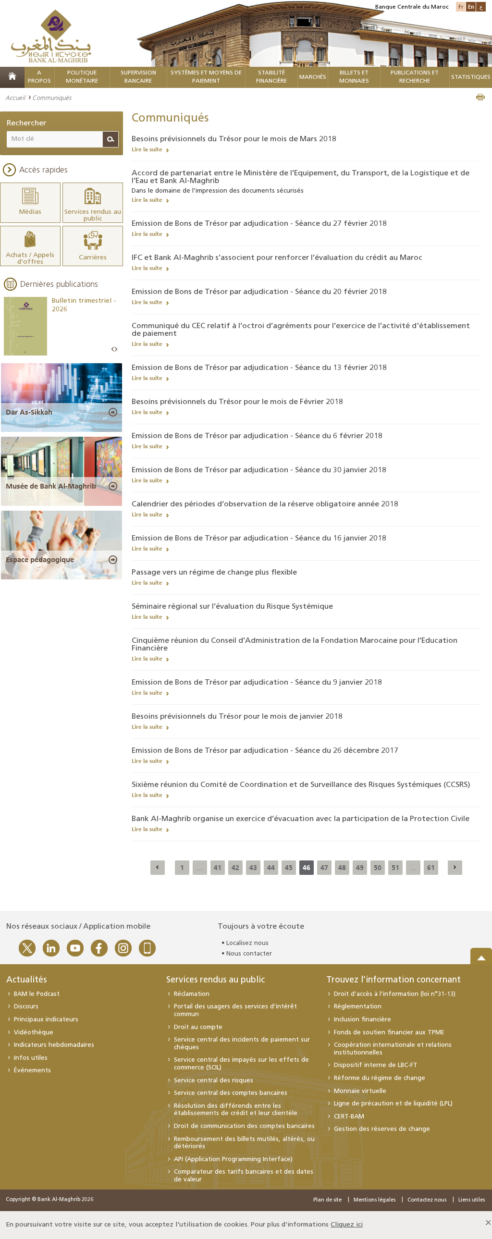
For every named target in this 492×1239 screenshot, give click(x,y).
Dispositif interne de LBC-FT (376, 1065)
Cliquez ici (347, 1224)
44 (271, 867)
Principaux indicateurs (46, 1020)
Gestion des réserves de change (382, 1129)
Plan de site (327, 1200)
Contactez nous (426, 1200)
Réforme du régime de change (379, 1078)
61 (431, 867)
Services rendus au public (215, 980)
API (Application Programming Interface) (233, 1159)
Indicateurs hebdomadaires (54, 1045)
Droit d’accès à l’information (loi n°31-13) (394, 994)
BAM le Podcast (37, 994)
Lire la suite (147, 149)
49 (360, 867)
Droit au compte (198, 1027)
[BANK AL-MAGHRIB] (51, 36)
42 (235, 867)
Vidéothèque (33, 1033)
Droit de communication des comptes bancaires (244, 1126)
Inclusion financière (362, 1020)
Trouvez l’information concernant (393, 980)
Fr (460, 6)
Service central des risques (213, 1081)
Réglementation (357, 1007)
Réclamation (191, 994)
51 (395, 867)
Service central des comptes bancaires (230, 1093)
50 (377, 867)
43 (253, 867)
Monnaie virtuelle (360, 1091)
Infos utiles (31, 1058)
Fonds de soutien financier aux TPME (389, 1033)
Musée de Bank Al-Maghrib (51, 486)
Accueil (15, 97)
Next (115, 349)
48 (342, 867)
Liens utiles (471, 1200)
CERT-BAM (349, 1117)
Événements (32, 1070)
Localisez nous (247, 943)
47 (324, 867)
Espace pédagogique (40, 559)
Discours (26, 1007)
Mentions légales (374, 1200)
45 (289, 867)
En (471, 6)
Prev (112, 349)
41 (217, 867)
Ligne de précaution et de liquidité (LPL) (393, 1104)
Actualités (26, 980)
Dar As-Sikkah (29, 412)
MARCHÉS (312, 77)
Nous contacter (249, 954)
